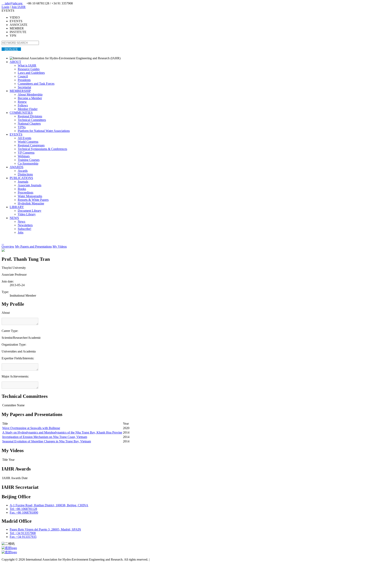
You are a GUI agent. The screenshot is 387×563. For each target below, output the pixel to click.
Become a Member (30, 98)
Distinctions (25, 174)
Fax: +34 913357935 (23, 536)
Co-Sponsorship (28, 163)
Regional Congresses (31, 145)
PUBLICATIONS (21, 178)
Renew (22, 101)
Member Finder (27, 109)
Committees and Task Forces (36, 83)
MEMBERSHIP (20, 91)
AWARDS (16, 167)
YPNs (22, 127)
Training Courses (29, 160)
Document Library (29, 210)
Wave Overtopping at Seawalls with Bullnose (31, 428)
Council (23, 76)
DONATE (11, 49)
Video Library (27, 214)
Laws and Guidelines (31, 72)
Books (22, 189)
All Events (24, 138)
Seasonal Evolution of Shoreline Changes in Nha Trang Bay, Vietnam (46, 441)
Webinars (24, 156)
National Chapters (29, 123)
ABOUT (15, 62)
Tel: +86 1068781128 (23, 509)
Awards (23, 170)
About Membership (30, 94)
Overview (8, 246)
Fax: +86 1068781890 (24, 512)
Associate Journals (29, 185)
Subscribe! (24, 228)
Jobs (20, 232)
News (21, 221)
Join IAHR (18, 7)
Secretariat (24, 87)
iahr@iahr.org (12, 3)
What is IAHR (27, 65)
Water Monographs (30, 196)
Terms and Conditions (164, 559)
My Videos (60, 246)
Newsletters (25, 225)
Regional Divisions (30, 116)
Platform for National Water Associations (44, 130)
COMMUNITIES (21, 112)
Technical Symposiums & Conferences (42, 149)
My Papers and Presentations (33, 246)
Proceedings (25, 192)
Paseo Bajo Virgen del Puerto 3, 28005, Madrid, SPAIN (45, 529)
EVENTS (16, 134)
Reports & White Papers (33, 199)
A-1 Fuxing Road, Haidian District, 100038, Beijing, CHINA (49, 505)
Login (5, 7)
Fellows (23, 105)
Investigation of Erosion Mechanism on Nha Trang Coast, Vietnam (44, 437)
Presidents (24, 80)
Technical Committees (32, 120)
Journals (23, 181)
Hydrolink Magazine (31, 203)
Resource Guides (29, 69)
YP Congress (26, 152)
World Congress (28, 141)
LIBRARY (17, 207)
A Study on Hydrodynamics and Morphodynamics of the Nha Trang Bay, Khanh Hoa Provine (62, 432)
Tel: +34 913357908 (23, 533)
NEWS (14, 218)
